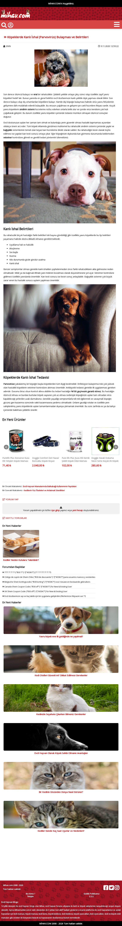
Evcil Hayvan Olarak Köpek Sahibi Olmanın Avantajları (61, 753)
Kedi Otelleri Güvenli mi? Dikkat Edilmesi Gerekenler (61, 675)
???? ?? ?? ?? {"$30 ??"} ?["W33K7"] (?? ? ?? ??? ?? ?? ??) (27, 572)
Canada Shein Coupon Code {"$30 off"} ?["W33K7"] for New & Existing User (38, 586)
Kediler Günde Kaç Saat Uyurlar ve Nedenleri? (61, 830)
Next (115, 447)
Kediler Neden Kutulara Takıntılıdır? (21, 559)
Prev (6, 447)
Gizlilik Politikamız (92, 893)
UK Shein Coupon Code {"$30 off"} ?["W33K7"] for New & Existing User (35, 591)
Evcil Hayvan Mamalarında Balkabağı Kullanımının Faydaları (49, 486)
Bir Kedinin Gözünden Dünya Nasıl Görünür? (61, 791)
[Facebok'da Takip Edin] (106, 887)
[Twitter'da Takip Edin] (111, 887)
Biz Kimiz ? (30, 893)
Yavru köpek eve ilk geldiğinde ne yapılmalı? (61, 636)
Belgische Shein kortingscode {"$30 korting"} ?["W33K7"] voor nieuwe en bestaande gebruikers (47, 581)
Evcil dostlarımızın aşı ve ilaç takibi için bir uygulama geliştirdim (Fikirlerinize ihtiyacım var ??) (45, 596)
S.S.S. (91, 896)
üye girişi (55, 510)
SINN (8, 46)
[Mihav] (15, 18)
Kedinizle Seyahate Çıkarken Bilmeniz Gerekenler (61, 714)
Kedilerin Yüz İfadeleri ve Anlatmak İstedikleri (44, 490)
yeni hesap (77, 510)
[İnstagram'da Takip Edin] (117, 887)
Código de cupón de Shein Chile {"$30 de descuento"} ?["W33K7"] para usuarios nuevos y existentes (49, 577)
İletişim (30, 896)
